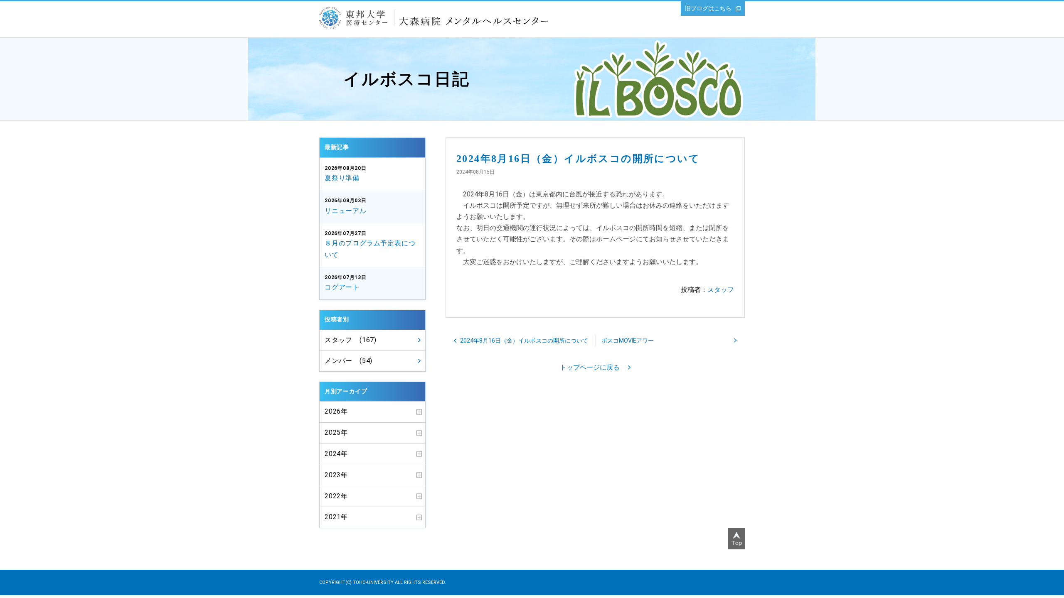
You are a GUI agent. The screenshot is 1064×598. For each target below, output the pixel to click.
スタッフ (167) (351, 340)
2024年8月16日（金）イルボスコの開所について (524, 340)
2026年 (336, 411)
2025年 (336, 432)
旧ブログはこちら (708, 8)
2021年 (336, 517)
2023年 (336, 475)
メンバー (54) (348, 361)
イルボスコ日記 (406, 79)
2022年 (336, 496)
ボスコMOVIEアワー (627, 340)
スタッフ (720, 290)
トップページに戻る (590, 367)
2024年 (336, 454)
